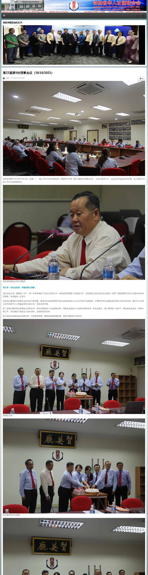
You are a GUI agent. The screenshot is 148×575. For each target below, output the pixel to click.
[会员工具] (141, 79)
